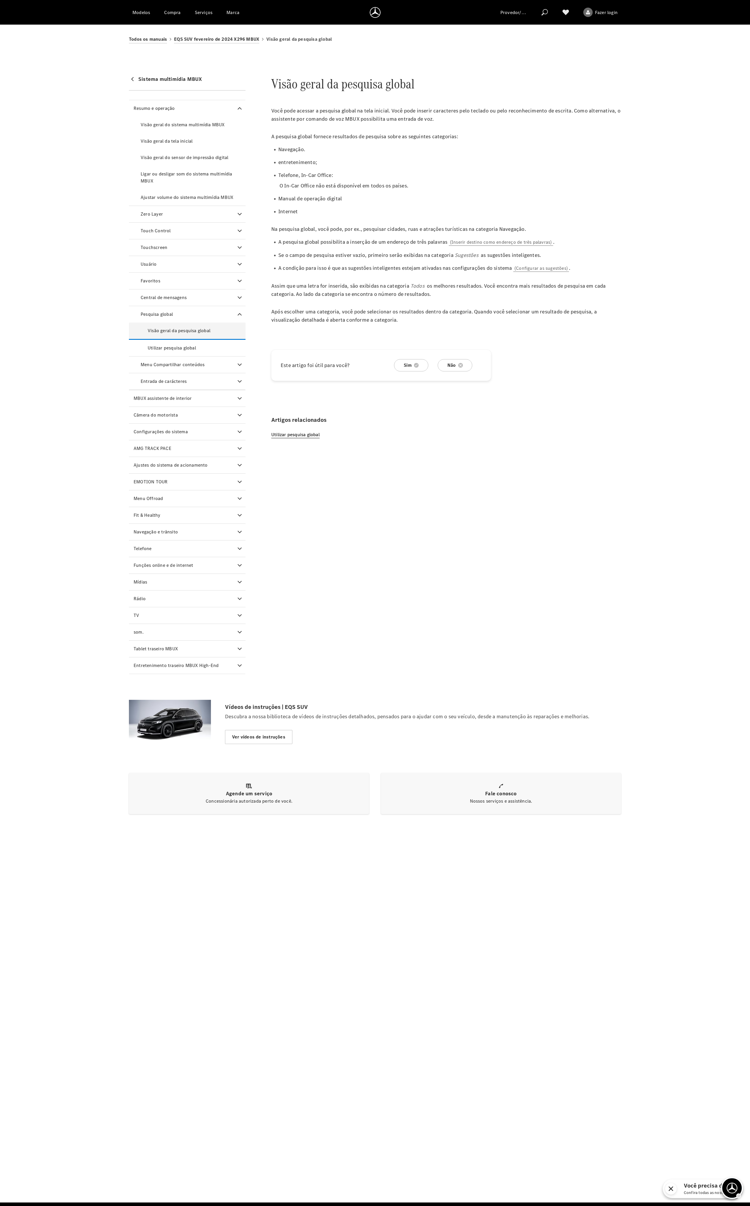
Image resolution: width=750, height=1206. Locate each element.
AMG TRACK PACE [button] (152, 448)
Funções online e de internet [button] (163, 565)
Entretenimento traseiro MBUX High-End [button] (176, 665)
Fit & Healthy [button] (147, 515)
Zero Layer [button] (152, 214)
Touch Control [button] (156, 231)
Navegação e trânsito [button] (156, 532)
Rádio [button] (140, 599)
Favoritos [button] (150, 281)
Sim (408, 365)
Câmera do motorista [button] (156, 415)
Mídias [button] (140, 582)
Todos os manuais (148, 39)
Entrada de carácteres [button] (164, 381)
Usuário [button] (148, 264)
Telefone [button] (143, 548)
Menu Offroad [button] (148, 498)
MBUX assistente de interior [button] (163, 398)
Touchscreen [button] (154, 247)
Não (451, 365)
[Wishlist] (565, 12)
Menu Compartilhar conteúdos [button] (172, 364)
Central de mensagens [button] (164, 297)
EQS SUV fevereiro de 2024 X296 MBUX (216, 39)
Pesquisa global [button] (157, 314)
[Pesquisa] (544, 12)
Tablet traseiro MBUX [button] (156, 649)
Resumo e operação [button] (154, 108)
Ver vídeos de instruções (258, 737)
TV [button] (136, 615)
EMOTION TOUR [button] (151, 482)
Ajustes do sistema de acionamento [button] (171, 465)
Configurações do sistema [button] (161, 432)
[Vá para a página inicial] (375, 12)
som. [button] (139, 632)
